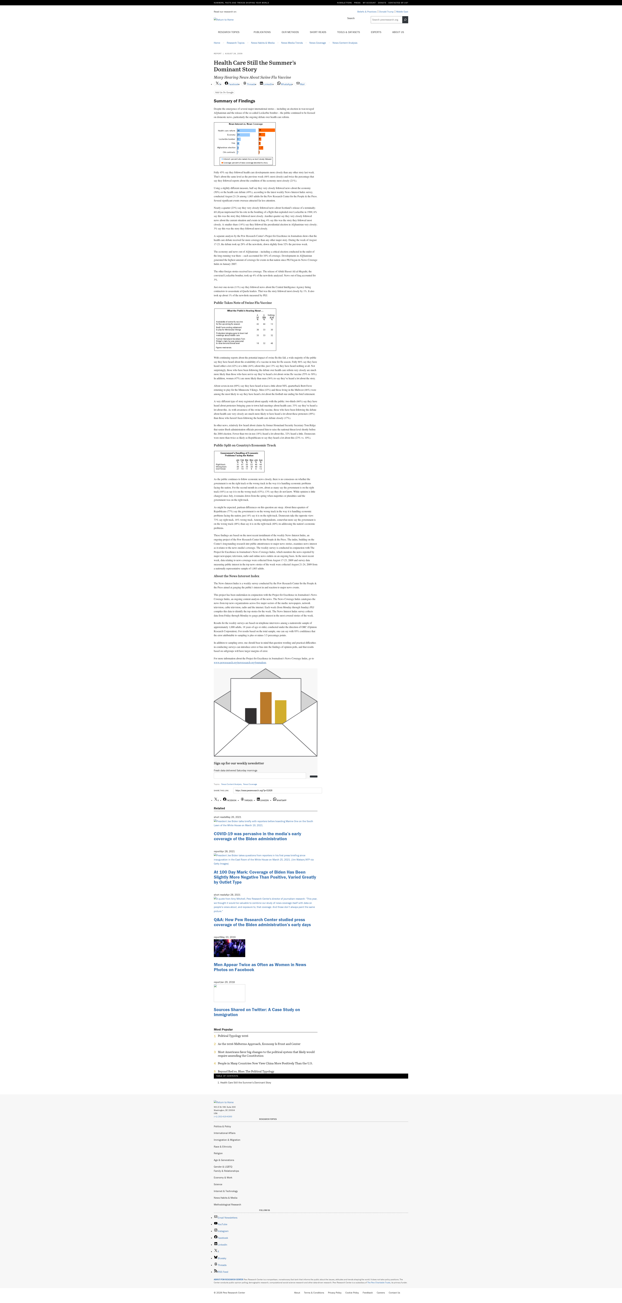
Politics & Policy (222, 1126)
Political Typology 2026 (233, 1036)
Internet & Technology (226, 1191)
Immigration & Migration (227, 1139)
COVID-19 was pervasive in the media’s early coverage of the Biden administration (257, 836)
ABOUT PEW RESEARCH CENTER (228, 1279)
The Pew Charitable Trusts (378, 1282)
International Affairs (224, 1133)
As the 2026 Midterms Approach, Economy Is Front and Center (259, 1044)
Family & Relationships (226, 1170)
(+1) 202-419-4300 (223, 1116)
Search (351, 18)
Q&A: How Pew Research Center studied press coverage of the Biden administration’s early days (262, 922)
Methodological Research (227, 1204)
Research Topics (229, 32)
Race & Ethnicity (223, 1146)
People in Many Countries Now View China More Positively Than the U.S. (265, 1063)
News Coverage (250, 784)
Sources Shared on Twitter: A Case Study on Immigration (257, 1012)
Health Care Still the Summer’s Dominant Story (245, 1082)
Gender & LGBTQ (223, 1166)
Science (218, 1184)
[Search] (405, 19)
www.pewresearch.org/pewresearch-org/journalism (240, 662)
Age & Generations (224, 1160)
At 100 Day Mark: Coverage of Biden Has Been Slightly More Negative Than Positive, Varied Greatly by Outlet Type (265, 877)
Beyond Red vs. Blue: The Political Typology (246, 1071)
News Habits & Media (225, 1197)
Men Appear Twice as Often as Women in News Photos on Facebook (260, 967)
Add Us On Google (224, 92)
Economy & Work (223, 1177)
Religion (218, 1153)
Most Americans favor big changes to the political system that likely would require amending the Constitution (266, 1054)
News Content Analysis (231, 784)
